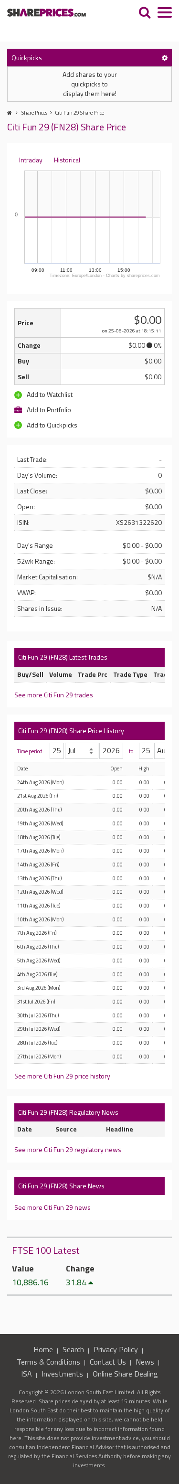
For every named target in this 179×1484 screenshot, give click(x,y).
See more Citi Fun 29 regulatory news (67, 1149)
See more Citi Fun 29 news (52, 1207)
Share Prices (34, 113)
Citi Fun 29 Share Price (79, 113)
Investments (62, 1373)
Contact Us (108, 1361)
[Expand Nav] (165, 13)
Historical (67, 160)
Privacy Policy (116, 1349)
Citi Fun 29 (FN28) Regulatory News (68, 1112)
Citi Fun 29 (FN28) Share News (61, 1186)
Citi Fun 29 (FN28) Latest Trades (62, 657)
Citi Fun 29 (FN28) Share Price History (71, 731)
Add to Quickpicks (51, 425)
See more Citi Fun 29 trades (53, 695)
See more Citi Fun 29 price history (62, 1076)
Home (43, 1349)
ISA (26, 1373)
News (145, 1361)
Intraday (30, 160)
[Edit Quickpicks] (165, 58)
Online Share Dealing (125, 1373)
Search (73, 1349)
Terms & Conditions (48, 1361)
